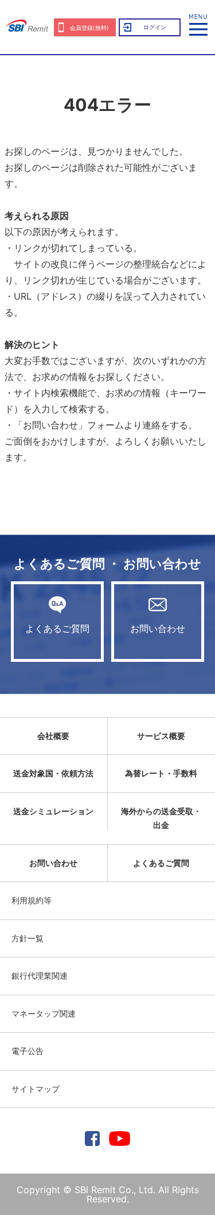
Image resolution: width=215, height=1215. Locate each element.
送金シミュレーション (53, 811)
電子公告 (27, 1051)
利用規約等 (31, 900)
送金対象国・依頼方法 (53, 773)
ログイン (154, 27)
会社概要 (53, 736)
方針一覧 (27, 938)
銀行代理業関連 (39, 975)
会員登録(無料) (89, 27)
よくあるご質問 (57, 628)
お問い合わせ (157, 628)
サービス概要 (161, 736)
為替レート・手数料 (161, 773)
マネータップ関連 (43, 1013)
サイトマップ (35, 1089)
